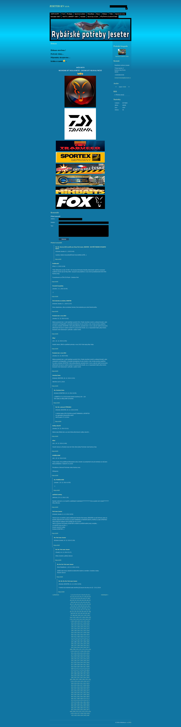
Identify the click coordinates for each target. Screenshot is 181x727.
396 (72, 708)
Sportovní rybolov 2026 (122, 56)
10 (86, 595)
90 (74, 613)
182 (85, 640)
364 (85, 696)
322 (85, 683)
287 (72, 674)
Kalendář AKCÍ (55, 16)
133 (81, 625)
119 (75, 621)
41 (79, 602)
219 (85, 651)
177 (88, 638)
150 (78, 630)
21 (72, 598)
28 (88, 598)
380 (78, 702)
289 (78, 674)
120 (79, 621)
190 (72, 644)
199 (81, 645)
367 (75, 698)
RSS (130, 722)
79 (88, 610)
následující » (104, 595)
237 (85, 657)
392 (78, 706)
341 (88, 689)
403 (75, 709)
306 (74, 679)
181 (81, 640)
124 (72, 623)
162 (78, 634)
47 (73, 604)
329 (88, 685)
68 (82, 608)
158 (85, 632)
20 (90, 596)
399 (81, 708)
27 (86, 598)
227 (72, 655)
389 (88, 704)
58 (79, 606)
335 (88, 687)
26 (84, 598)
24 (79, 598)
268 (88, 666)
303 (85, 677)
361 (75, 696)
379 (75, 702)
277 (78, 670)
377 (88, 700)
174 (78, 638)
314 (79, 681)
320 (78, 683)
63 (70, 608)
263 (72, 666)
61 (86, 606)
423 (79, 715)
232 (88, 655)
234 (75, 657)
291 (85, 674)
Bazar (98, 14)
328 (85, 685)
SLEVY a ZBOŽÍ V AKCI (70, 16)
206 (85, 647)
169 (81, 636)
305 (71, 679)
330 (72, 687)
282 (75, 672)
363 (81, 696)
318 (72, 683)
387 (81, 704)
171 (88, 636)
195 (88, 644)
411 (80, 711)
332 (78, 687)
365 (88, 696)
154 (72, 632)
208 (71, 649)
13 (73, 596)
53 (87, 604)
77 (84, 610)
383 (88, 702)
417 (79, 713)
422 (75, 715)
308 (80, 679)
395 (88, 706)
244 (88, 659)
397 (75, 708)
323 (88, 683)
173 (75, 638)
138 (78, 627)
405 (81, 709)
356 (78, 694)
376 (85, 700)
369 (81, 698)
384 (72, 704)
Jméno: (53, 219)
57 (76, 606)
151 (81, 630)
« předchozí (55, 595)
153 (88, 630)
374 (78, 700)
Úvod (63, 14)
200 (85, 645)
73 (74, 610)
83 (78, 612)
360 (72, 696)
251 (72, 662)
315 (82, 681)
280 (88, 670)
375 (81, 700)
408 (71, 711)
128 (85, 623)
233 (72, 657)
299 (72, 677)
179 (75, 640)
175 (81, 638)
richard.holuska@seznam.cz (123, 78)
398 (78, 708)
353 (88, 693)
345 (81, 691)
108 (83, 617)
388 (85, 704)
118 (72, 621)
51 (82, 604)
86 (85, 612)
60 (84, 606)
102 (85, 615)
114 (81, 619)
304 (88, 677)
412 (83, 711)
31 (75, 600)
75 (79, 610)
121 (82, 621)
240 (75, 659)
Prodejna (69, 14)
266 (81, 666)
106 (77, 617)
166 (72, 636)
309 (83, 679)
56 (74, 606)
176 (85, 638)
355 (75, 694)
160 (72, 634)
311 (90, 679)
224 (81, 653)
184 (72, 642)
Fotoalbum (91, 14)
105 (74, 617)
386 (78, 704)
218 (82, 651)
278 (81, 670)
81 (73, 612)
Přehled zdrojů (120, 95)
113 (77, 619)
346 (85, 691)
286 (88, 672)
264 (75, 666)
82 (75, 612)
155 (75, 632)
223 (78, 653)
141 (88, 627)
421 (72, 715)
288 (75, 674)
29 (70, 600)
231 (85, 655)
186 (78, 642)
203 (75, 647)
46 (70, 604)
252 (75, 662)
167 (75, 636)
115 (84, 619)
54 (90, 604)
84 (80, 612)
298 (88, 676)
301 (78, 677)
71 (90, 608)
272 (81, 668)
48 (75, 604)
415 (72, 713)
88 (90, 612)
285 (85, 672)
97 (71, 615)
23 (76, 598)
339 (81, 689)
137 (75, 627)
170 (85, 636)
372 (72, 700)
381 (81, 702)
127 (81, 623)
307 (77, 679)
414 (90, 711)
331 (75, 687)
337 (75, 689)
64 (73, 608)
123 (88, 621)
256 (88, 662)
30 (73, 600)
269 (72, 668)
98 (73, 615)
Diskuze (104, 14)
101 (82, 615)
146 (85, 628)
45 (88, 602)
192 (78, 644)
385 (75, 704)
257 (72, 664)
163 (81, 634)
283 (78, 672)
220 (88, 651)
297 (85, 676)
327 (81, 685)
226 (88, 653)
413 (86, 711)
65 (75, 608)
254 (81, 662)
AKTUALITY (55, 14)
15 (78, 596)
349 (75, 693)
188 (85, 642)
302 (81, 677)
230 (81, 655)
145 (81, 628)
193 (81, 644)
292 (88, 674)
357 (81, 694)
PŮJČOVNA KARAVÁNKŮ (108, 16)
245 (72, 660)
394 (85, 706)
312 (72, 681)
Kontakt (83, 16)
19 (87, 596)
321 (81, 683)
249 (85, 660)
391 (75, 706)
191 (75, 644)
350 (78, 693)
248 (81, 660)
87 (87, 612)
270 (75, 668)
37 (90, 600)
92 (79, 613)
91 (76, 613)
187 (81, 642)
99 (76, 615)
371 (88, 698)
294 (75, 676)
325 (75, 685)
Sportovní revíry (120, 14)
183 (88, 640)
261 (85, 664)
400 (85, 708)
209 (74, 649)
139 (81, 627)
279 (85, 670)
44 (86, 602)
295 (78, 676)
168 (78, 636)
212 (83, 649)
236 (81, 657)
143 (75, 628)
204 (78, 647)
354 (72, 694)
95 (86, 613)
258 (75, 664)
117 (90, 619)
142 (72, 628)
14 (75, 596)
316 (85, 681)
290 (81, 674)
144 (78, 628)
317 (88, 681)
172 (72, 638)
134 (85, 625)
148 (72, 630)
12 (70, 596)
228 (75, 655)
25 (81, 598)
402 (72, 709)
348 (72, 693)
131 (75, 625)
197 (75, 645)
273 (85, 668)
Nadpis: (53, 222)
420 (88, 713)
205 (81, 647)
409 (74, 711)
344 (78, 691)
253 (78, 662)
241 (78, 659)
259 (78, 664)
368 (78, 698)
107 (80, 617)
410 (77, 711)
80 (70, 612)
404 (78, 709)
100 (79, 615)
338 (78, 689)
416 (75, 713)
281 (72, 672)
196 (72, 645)
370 (85, 698)
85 (82, 612)
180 (78, 640)
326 (78, 685)
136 (72, 627)
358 (85, 694)
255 (85, 662)
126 (78, 623)
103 (88, 615)
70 (87, 608)
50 (80, 604)
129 (88, 623)
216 (75, 651)
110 (90, 617)
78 (86, 610)
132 (78, 625)
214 (90, 649)
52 (85, 604)
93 (81, 613)
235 (78, 657)
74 (76, 610)
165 (88, 634)
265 (78, 666)
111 (71, 619)
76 (81, 610)
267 (85, 666)
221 (72, 653)
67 (80, 608)
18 (85, 596)
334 (85, 687)
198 (78, 645)
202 (72, 647)
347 (88, 691)
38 (72, 602)
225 (85, 653)
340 (85, 689)
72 (72, 610)
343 (75, 691)
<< (116, 87)
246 (75, 660)
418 (82, 713)
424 (82, 715)
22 (74, 598)
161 (75, 634)
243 (85, 659)
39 (74, 602)
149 (75, 630)
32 (78, 600)
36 (87, 600)
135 (88, 625)
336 (72, 689)
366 (72, 698)
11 (88, 595)
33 (80, 600)
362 (78, 696)
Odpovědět (58, 259)
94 (84, 613)
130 (72, 625)
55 (72, 606)
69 (85, 608)
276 (75, 670)
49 (78, 604)
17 (82, 596)
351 (81, 693)
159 (88, 632)
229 (78, 655)
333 (81, 687)
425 (85, 715)
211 (80, 649)
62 (88, 606)
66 (78, 608)
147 (88, 628)
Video (111, 14)
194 (85, 644)
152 (85, 630)
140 (85, 627)
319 (75, 683)
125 (75, 623)
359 (88, 694)
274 (88, 668)
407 (88, 709)
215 (72, 651)
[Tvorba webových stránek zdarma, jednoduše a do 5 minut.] (127, 722)
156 (78, 632)
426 (88, 715)
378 (72, 702)
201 (88, 645)
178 (72, 640)
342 (72, 691)
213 (86, 649)
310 (87, 679)
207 (88, 647)
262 (88, 664)
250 (88, 660)
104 (71, 617)
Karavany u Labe (93, 16)
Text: (52, 226)
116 (87, 619)
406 (85, 709)
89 (72, 613)
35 (85, 600)
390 (72, 706)
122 (85, 621)
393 (81, 706)
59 (81, 606)
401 (88, 708)
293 (72, 676)
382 (85, 702)
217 (79, 651)
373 (75, 700)
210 (77, 649)
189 (88, 642)
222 (75, 653)
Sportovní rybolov (80, 14)
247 (78, 660)
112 (74, 619)
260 (81, 664)
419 (85, 713)
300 (75, 677)
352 (85, 693)
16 (80, 596)
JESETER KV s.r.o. (60, 6)
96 (88, 613)
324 (72, 685)
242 (81, 659)
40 (76, 602)
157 (81, 632)
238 (88, 657)
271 (78, 668)
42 (81, 602)
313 (75, 681)
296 (81, 676)
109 (87, 617)
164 (85, 634)
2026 (124, 87)
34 (82, 600)
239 (72, 659)
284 (81, 672)
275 (72, 670)
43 (84, 602)
